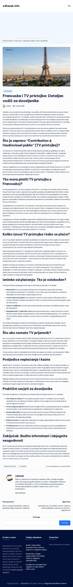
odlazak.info (11, 6)
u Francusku (7, 91)
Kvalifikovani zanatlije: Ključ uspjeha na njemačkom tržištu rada (36, 567)
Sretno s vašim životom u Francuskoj (15, 459)
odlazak (19, 476)
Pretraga (36, 517)
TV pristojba (22, 466)
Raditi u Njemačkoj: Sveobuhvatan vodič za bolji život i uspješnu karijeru (36, 547)
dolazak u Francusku (10, 466)
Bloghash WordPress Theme (55, 583)
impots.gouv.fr (30, 423)
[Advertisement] (36, 25)
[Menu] (69, 5)
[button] (20, 493)
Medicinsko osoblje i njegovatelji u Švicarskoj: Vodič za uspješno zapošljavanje (35, 557)
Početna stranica (8, 41)
